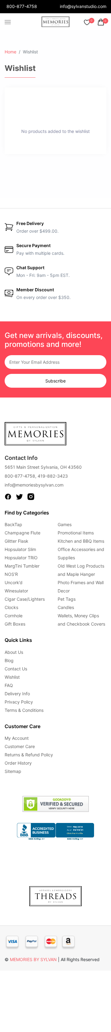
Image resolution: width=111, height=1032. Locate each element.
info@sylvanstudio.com (83, 6)
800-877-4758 (21, 6)
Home (10, 51)
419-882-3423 (53, 476)
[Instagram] (30, 496)
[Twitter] (19, 496)
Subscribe (55, 380)
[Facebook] (8, 496)
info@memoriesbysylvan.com (34, 484)
